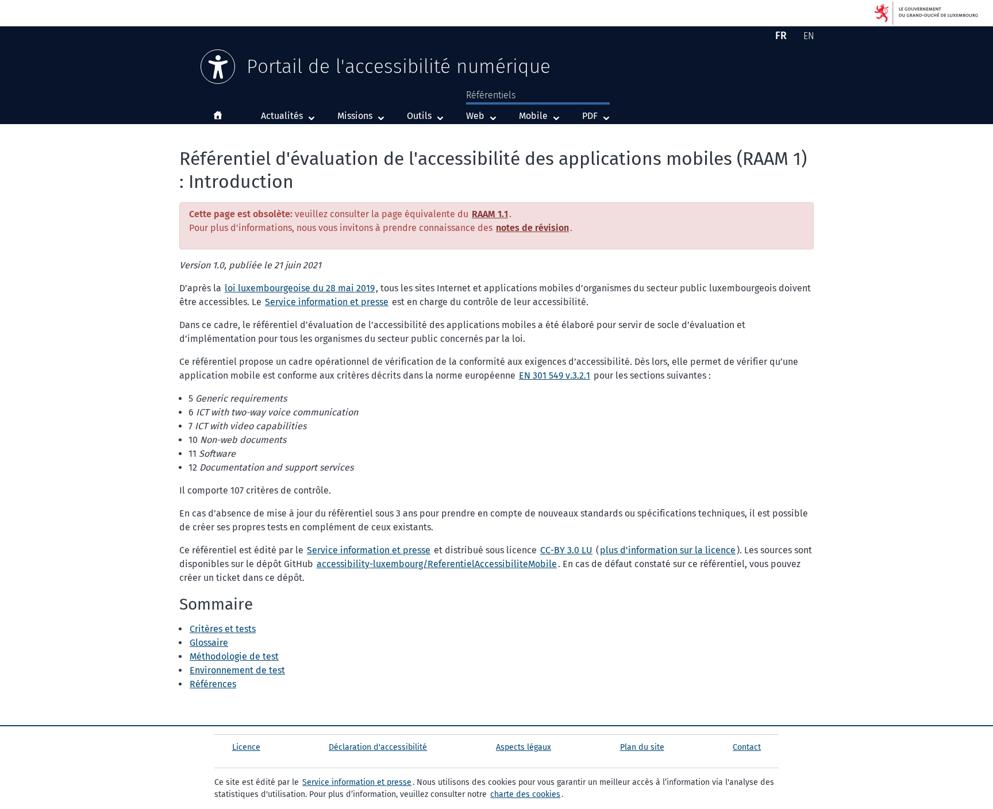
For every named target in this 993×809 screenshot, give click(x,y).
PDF (598, 115)
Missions (354, 115)
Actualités (282, 115)
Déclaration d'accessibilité (378, 747)
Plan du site (642, 747)
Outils (419, 115)
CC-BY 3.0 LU (566, 550)
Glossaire (209, 642)
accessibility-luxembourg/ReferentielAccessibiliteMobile (437, 563)
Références (213, 684)
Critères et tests (223, 628)
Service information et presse (326, 301)
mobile (541, 115)
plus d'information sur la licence (668, 550)
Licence (246, 747)
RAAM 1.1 (490, 214)
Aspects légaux (523, 747)
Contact (747, 747)
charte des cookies (525, 794)
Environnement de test (237, 670)
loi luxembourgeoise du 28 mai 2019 (300, 288)
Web (483, 115)
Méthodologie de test (234, 656)
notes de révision (532, 227)
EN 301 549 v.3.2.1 (554, 375)
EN (810, 37)
